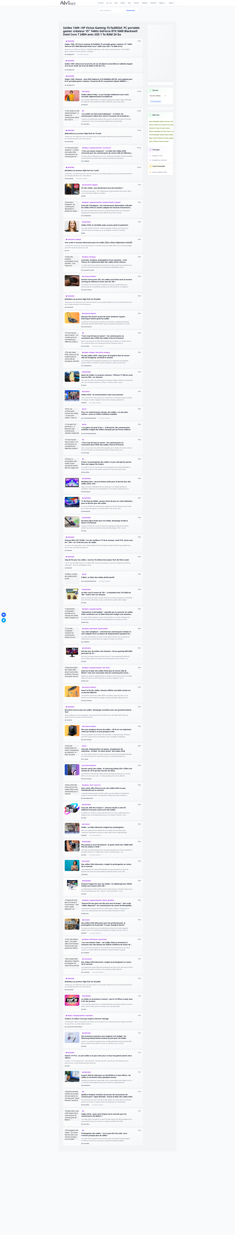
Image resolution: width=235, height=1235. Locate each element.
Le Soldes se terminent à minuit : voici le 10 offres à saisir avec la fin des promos (107, 1000)
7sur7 (67, 250)
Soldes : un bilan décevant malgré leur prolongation (102, 827)
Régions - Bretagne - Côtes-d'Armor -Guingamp (97, 352)
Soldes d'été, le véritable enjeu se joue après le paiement (104, 225)
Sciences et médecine (90, 276)
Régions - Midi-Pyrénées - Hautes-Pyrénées (96, 628)
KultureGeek (69, 141)
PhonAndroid (86, 492)
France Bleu (86, 124)
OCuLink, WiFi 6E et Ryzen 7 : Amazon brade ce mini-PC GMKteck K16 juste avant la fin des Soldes (103, 809)
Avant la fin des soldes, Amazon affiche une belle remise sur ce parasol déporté (106, 691)
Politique (144, 3)
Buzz (116, 3)
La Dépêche (86, 161)
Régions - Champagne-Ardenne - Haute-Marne (80, 1015)
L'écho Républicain (88, 798)
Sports (171, 3)
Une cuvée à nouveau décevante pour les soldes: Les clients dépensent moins (98, 242)
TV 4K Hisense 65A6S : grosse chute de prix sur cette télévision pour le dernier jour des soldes (106, 502)
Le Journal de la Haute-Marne (74, 1027)
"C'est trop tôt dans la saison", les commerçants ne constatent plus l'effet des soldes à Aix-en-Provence (102, 444)
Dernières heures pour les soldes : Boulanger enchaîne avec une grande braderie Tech (98, 711)
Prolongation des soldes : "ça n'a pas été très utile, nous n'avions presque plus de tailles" (104, 1134)
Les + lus (109, 3)
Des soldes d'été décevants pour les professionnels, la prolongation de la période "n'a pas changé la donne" (103, 924)
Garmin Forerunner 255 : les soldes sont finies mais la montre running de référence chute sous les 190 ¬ (106, 280)
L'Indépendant (87, 215)
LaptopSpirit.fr (70, 54)
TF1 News (85, 759)
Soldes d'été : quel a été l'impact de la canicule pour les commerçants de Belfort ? (103, 1115)
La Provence (86, 972)
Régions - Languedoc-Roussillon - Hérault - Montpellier (99, 900)
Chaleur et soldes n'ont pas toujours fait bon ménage (87, 1019)
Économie (153, 3)
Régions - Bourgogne (90, 257)
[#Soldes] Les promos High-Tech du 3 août (82, 170)
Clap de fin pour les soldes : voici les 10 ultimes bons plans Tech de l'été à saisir (97, 560)
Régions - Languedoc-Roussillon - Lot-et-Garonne (97, 148)
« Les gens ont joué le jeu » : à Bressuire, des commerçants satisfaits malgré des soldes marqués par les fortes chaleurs (106, 428)
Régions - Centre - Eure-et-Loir (92, 785)
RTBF (84, 196)
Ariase (68, 1066)
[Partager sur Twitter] (3, 620)
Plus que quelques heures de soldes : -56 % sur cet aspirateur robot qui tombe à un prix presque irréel (106, 730)
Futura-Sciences (87, 290)
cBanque (85, 104)
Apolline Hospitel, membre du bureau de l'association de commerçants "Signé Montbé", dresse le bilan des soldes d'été (106, 1095)
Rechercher (131, 10)
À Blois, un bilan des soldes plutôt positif (97, 577)
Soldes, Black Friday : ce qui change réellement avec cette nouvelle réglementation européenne (105, 95)
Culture (122, 3)
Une (85, 409)
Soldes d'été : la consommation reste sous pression (102, 395)
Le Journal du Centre (88, 270)
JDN (84, 233)
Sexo (129, 3)
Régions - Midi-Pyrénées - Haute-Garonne (95, 939)
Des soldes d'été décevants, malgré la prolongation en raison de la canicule (106, 865)
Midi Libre (85, 622)
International (88, 959)
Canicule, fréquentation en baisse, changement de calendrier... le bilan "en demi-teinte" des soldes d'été (103, 750)
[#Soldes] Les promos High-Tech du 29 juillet (83, 299)
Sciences (136, 3)
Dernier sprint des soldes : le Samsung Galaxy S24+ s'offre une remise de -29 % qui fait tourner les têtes (106, 769)
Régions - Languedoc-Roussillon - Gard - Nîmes (97, 667)
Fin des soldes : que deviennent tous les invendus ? (102, 188)
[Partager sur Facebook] (3, 615)
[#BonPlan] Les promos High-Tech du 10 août (83, 133)
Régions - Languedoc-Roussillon (93, 609)
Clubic (84, 385)
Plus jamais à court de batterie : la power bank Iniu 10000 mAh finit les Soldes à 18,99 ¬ (107, 846)
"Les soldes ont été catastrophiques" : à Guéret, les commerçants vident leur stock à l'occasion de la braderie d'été (105, 116)
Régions (161, 3)
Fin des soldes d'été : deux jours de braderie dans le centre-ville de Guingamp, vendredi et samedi (105, 356)
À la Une (100, 3)
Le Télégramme (87, 365)
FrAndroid (69, 550)
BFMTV (85, 403)
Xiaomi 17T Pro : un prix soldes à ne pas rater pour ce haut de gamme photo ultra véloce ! (98, 1057)
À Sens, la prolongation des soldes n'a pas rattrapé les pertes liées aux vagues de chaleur (106, 463)
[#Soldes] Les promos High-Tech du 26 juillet (83, 981)
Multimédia (71, 41)
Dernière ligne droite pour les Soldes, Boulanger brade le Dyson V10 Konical (104, 522)
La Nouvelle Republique (89, 418)
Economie (87, 91)
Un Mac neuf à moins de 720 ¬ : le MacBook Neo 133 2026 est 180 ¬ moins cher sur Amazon (106, 593)
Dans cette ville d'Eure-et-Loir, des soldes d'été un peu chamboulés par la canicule (103, 789)
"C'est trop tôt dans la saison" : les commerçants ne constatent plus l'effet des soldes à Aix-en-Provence (102, 337)
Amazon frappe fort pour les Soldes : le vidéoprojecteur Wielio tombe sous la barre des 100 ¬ (106, 885)
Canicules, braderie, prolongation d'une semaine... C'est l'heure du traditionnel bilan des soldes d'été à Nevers (104, 261)
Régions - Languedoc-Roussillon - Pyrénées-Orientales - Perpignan (102, 202)
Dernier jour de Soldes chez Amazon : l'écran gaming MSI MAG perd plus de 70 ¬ (106, 652)
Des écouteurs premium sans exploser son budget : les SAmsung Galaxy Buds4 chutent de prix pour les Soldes (103, 1037)
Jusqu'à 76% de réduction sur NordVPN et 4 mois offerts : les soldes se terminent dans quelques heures (106, 1076)
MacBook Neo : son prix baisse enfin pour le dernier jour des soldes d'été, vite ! (106, 482)
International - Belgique (90, 185)
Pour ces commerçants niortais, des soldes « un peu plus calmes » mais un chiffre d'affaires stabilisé (104, 413)
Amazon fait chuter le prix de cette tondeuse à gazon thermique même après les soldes (103, 317)
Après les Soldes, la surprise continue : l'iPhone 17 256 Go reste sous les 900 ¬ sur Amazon (107, 376)
